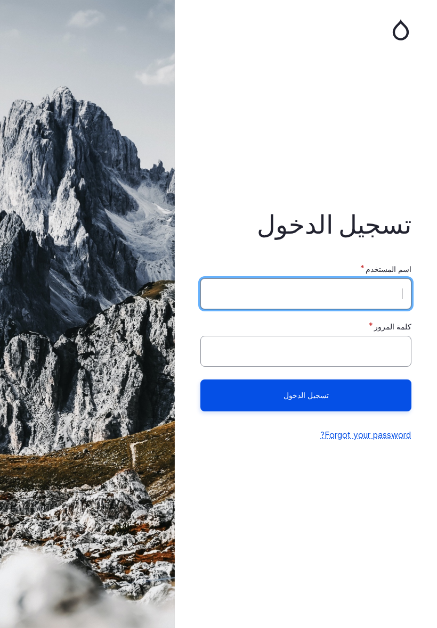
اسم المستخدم (388, 269)
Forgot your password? (365, 434)
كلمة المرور (392, 326)
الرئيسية (305, 29)
